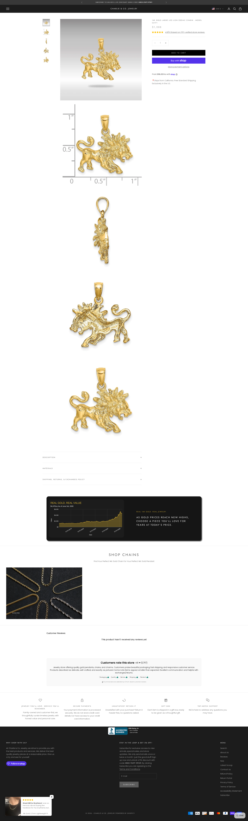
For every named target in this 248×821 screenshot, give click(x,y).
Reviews (224, 756)
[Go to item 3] (46, 41)
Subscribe (129, 784)
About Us (224, 752)
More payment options (178, 67)
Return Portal (226, 778)
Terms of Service (227, 786)
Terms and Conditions (129, 769)
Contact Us (225, 769)
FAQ (222, 761)
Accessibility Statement (231, 791)
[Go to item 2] (46, 31)
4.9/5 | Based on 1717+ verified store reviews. (185, 32)
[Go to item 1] (46, 22)
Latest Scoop (226, 765)
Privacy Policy (226, 782)
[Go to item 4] (46, 50)
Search (223, 748)
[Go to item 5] (46, 59)
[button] (52, 797)
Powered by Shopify (125, 813)
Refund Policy (226, 773)
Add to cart (178, 53)
